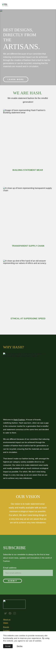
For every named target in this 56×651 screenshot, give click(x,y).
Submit (12, 581)
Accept (8, 646)
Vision (5, 623)
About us (6, 619)
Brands (6, 627)
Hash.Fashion (19, 420)
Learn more (16, 79)
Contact (6, 630)
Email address (9, 568)
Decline (19, 646)
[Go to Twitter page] (5, 613)
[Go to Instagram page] (14, 613)
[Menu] (52, 5)
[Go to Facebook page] (10, 613)
